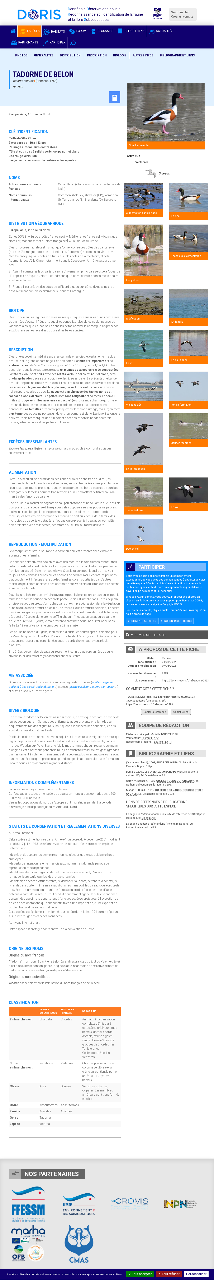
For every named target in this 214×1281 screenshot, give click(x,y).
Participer (57, 42)
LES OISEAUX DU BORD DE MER (163, 771)
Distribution (70, 55)
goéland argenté (102, 682)
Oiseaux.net (149, 817)
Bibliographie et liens (177, 55)
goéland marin (45, 686)
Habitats (58, 31)
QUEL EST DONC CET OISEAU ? (175, 780)
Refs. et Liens (134, 31)
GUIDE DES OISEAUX (168, 762)
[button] (72, 42)
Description (97, 55)
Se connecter (180, 12)
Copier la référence (154, 711)
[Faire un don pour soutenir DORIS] (157, 14)
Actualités (164, 31)
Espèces (33, 31)
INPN (153, 827)
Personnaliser (196, 1274)
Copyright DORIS (172, 604)
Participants (28, 42)
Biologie (119, 55)
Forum (81, 31)
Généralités (43, 55)
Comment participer (142, 621)
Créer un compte (182, 16)
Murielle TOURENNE (162, 734)
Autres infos (143, 55)
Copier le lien (181, 711)
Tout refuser (170, 1274)
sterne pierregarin (103, 686)
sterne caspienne (80, 686)
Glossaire (105, 31)
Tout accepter (141, 1274)
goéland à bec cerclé (21, 686)
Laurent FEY (149, 738)
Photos (21, 55)
